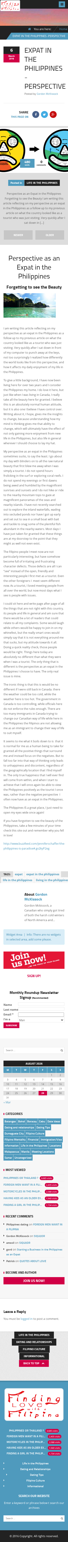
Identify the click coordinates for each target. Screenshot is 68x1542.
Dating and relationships (19, 1127)
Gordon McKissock (47, 94)
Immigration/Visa (51, 1139)
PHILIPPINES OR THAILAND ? (20, 1178)
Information (12, 1145)
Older (50, 235)
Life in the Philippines (42, 183)
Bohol (21, 1121)
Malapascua (12, 1151)
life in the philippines (17, 880)
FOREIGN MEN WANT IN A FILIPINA (23, 1184)
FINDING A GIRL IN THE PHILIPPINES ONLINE (23, 1205)
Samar (8, 1158)
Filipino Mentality (15, 1139)
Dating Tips (43, 1127)
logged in (27, 1319)
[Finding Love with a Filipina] (10, 8)
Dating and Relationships (34, 1342)
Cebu (42, 1121)
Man (22, 1020)
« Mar (7, 1102)
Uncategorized (23, 1158)
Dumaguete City (14, 1133)
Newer (18, 235)
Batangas (10, 1121)
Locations (55, 1145)
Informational (34, 1356)
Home (63, 29)
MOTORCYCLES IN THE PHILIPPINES (23, 1191)
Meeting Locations (43, 1151)
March (11, 56)
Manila (25, 1151)
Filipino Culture (35, 1133)
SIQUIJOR (39, 1236)
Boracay (32, 1121)
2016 (11, 58)
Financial (33, 1139)
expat (19, 874)
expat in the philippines (42, 874)
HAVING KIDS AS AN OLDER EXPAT (23, 1198)
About (35, 896)
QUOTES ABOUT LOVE (33, 1261)
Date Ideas (53, 1121)
